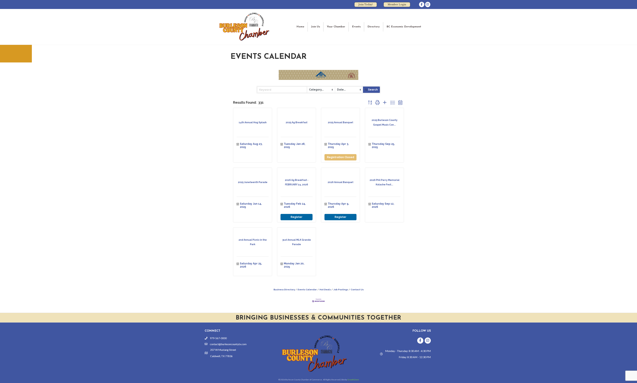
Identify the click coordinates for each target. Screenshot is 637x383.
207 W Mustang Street (223, 349)
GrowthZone (353, 379)
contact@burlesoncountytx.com (228, 344)
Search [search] (373, 89)
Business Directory (284, 289)
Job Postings (340, 289)
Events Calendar (307, 289)
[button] (370, 102)
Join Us (315, 26)
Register (296, 217)
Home (300, 26)
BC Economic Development (404, 26)
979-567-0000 (218, 338)
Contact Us (357, 289)
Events (356, 26)
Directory (373, 26)
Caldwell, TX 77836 (221, 356)
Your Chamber (336, 26)
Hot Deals (325, 289)
